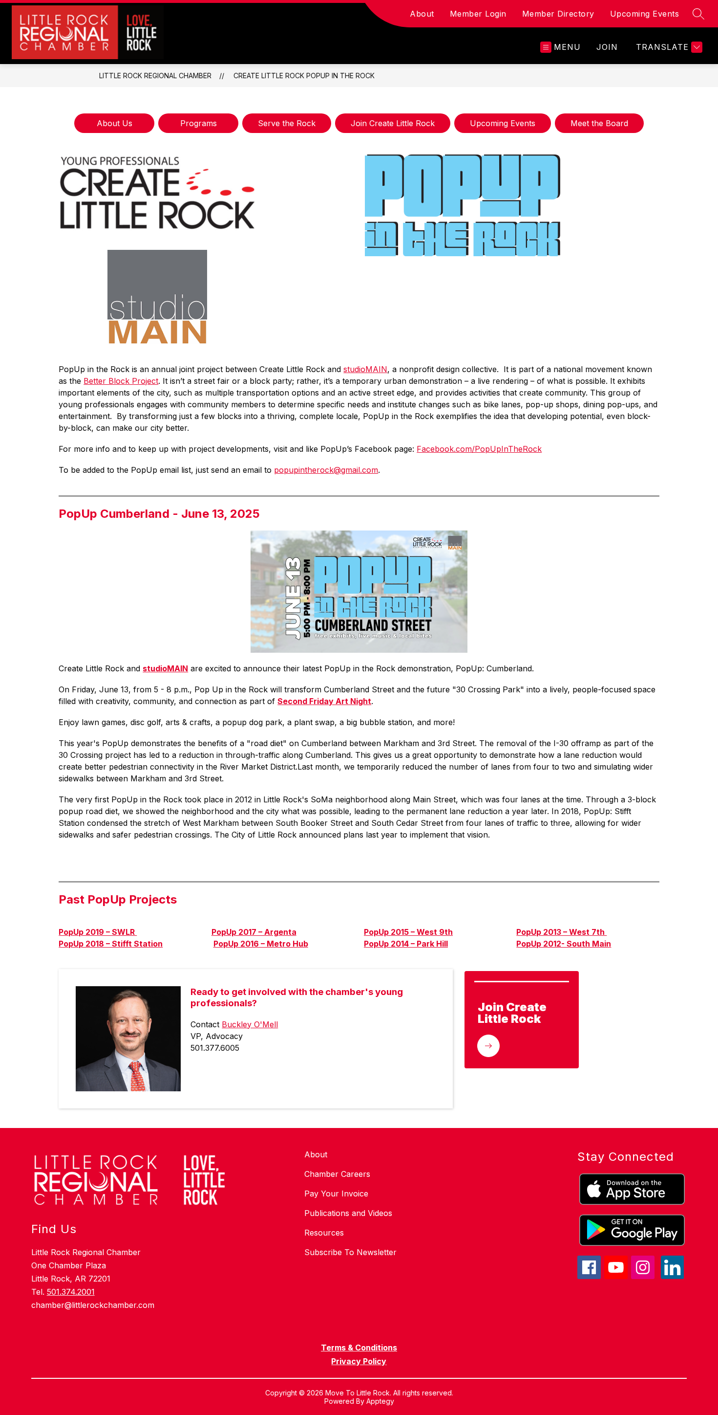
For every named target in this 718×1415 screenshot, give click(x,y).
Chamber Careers (337, 1174)
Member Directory (558, 14)
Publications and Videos (348, 1213)
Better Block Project (121, 381)
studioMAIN (365, 369)
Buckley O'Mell (250, 1024)
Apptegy (380, 1401)
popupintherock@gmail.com (326, 470)
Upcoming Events (644, 14)
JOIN (607, 47)
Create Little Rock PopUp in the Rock (304, 75)
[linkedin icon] (672, 1276)
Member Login (478, 14)
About (422, 14)
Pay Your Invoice (336, 1193)
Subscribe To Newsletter (350, 1252)
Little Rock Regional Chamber (155, 75)
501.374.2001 (71, 1292)
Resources (324, 1233)
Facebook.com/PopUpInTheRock (479, 449)
